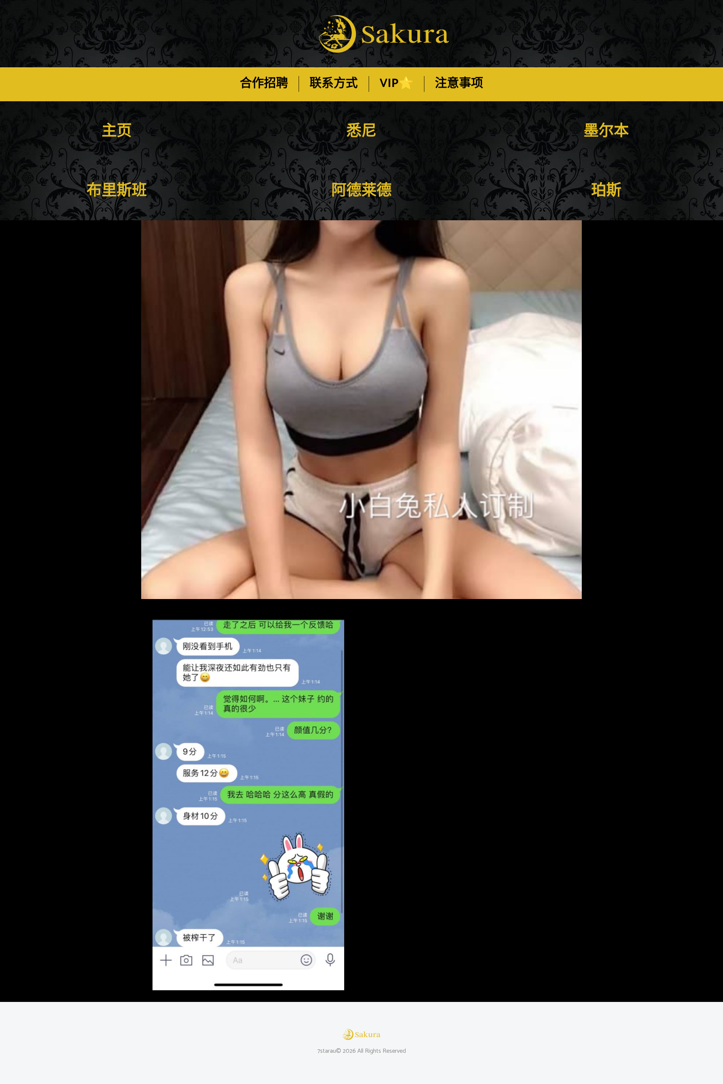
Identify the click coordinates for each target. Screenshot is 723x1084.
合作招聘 (264, 83)
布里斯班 (117, 190)
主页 (117, 131)
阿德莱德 (361, 190)
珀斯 (606, 190)
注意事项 (459, 83)
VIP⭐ (396, 83)
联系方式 (334, 83)
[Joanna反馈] (361, 409)
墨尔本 (606, 131)
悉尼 (361, 131)
